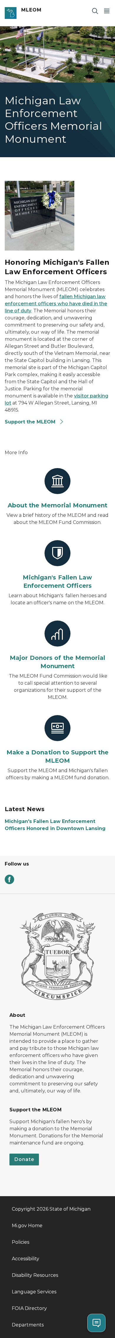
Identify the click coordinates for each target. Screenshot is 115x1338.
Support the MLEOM (31, 422)
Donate (24, 1159)
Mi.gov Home (27, 1225)
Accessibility (25, 1258)
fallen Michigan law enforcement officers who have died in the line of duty (56, 304)
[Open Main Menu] (106, 10)
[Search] (94, 10)
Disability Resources (35, 1275)
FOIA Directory (29, 1308)
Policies (20, 1242)
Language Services (34, 1292)
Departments (28, 1325)
